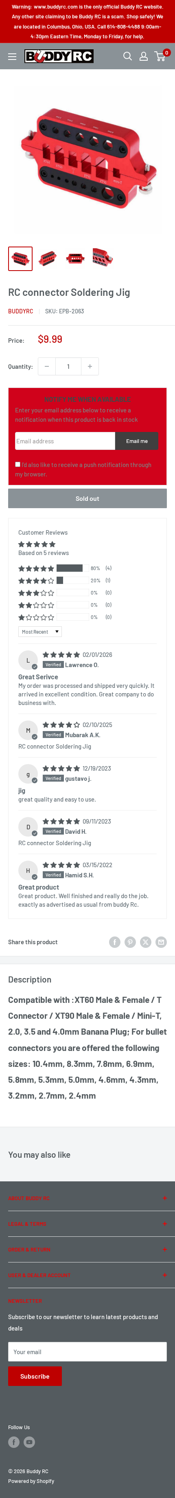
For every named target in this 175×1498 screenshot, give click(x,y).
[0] (160, 56)
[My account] (144, 56)
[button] (36, 568)
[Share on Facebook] (114, 941)
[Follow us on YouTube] (29, 1442)
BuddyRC (20, 311)
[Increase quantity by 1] (89, 366)
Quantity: (20, 366)
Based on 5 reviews (43, 552)
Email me (137, 440)
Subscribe (35, 1376)
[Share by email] (161, 941)
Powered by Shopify (31, 1481)
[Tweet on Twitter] (145, 941)
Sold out (87, 498)
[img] (62, 654)
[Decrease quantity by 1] (46, 366)
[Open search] (127, 56)
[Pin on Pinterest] (130, 941)
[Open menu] (12, 56)
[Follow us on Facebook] (14, 1442)
